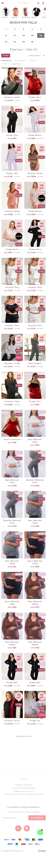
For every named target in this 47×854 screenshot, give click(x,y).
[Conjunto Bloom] (35, 157)
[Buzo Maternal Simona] (35, 585)
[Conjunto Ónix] (12, 271)
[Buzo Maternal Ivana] (35, 504)
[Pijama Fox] (35, 704)
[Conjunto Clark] (12, 385)
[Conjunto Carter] (12, 704)
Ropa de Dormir (20, 60)
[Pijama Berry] (35, 233)
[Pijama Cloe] (12, 119)
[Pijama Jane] (12, 157)
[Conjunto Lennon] (12, 81)
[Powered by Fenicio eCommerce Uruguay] (42, 851)
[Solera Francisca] (12, 423)
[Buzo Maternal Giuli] (35, 423)
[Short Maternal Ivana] (35, 544)
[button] (38, 3)
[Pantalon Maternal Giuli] (35, 463)
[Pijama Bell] (12, 666)
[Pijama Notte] (12, 233)
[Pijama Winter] (35, 119)
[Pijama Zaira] (35, 81)
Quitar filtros (16, 64)
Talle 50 (4, 64)
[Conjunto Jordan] (12, 347)
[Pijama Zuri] (35, 385)
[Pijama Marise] (35, 195)
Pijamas (32, 60)
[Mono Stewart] (35, 347)
